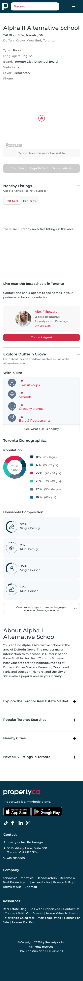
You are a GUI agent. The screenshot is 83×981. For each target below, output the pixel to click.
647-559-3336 (43, 325)
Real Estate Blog (15, 909)
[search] (35, 6)
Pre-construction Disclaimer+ (41, 951)
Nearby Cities (14, 738)
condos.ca (10, 878)
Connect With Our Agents (24, 913)
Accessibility (41, 882)
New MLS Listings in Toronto (26, 757)
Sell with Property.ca (45, 909)
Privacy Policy (63, 882)
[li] (21, 823)
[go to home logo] (21, 792)
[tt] (6, 823)
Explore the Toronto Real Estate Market (35, 701)
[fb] (14, 823)
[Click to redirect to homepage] (5, 6)
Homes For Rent (24, 922)
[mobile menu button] (77, 6)
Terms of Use (12, 887)
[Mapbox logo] (13, 145)
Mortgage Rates (49, 918)
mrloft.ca (27, 878)
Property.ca (11, 801)
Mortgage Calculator (19, 918)
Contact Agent (41, 337)
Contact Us (71, 909)
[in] (29, 823)
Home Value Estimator (62, 913)
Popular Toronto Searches (24, 720)
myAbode (33, 801)
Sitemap (31, 887)
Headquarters (47, 878)
